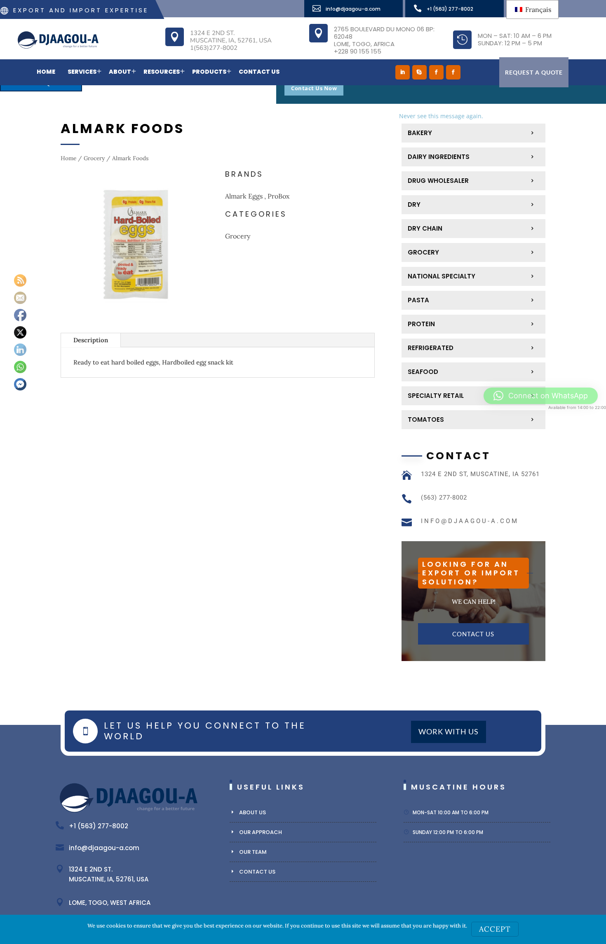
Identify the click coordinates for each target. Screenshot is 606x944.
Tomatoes (426, 419)
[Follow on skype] (419, 72)
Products (209, 72)
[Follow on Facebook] (436, 72)
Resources (161, 72)
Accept (495, 929)
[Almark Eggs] (136, 317)
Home (46, 72)
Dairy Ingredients (439, 156)
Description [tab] (90, 340)
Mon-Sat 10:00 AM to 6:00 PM (451, 812)
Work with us (448, 731)
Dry (414, 204)
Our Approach (260, 832)
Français (537, 9)
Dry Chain (425, 228)
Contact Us (259, 72)
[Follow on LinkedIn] (402, 72)
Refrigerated (430, 347)
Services (82, 72)
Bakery (420, 133)
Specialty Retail (436, 395)
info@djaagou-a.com (353, 8)
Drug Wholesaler (438, 180)
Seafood (423, 371)
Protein (421, 324)
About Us (252, 812)
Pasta (418, 300)
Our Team (253, 852)
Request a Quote (534, 72)
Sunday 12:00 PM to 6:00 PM (448, 832)
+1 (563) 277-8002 (450, 8)
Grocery (94, 158)
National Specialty (441, 276)
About (120, 72)
